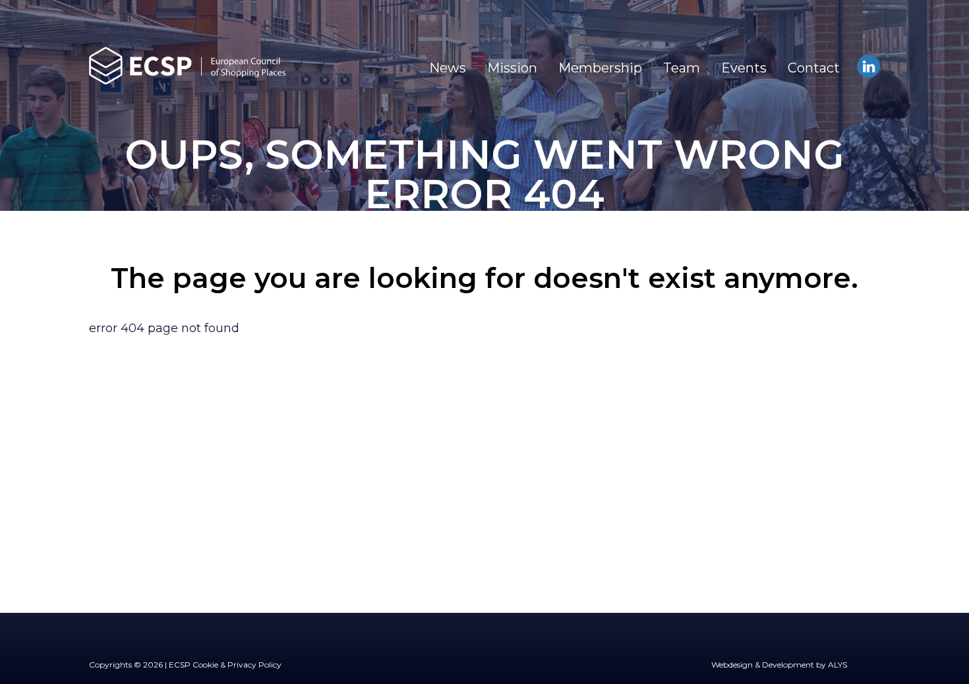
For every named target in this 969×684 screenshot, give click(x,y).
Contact (814, 68)
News (447, 68)
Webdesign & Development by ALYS (779, 665)
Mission (512, 68)
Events (744, 68)
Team (681, 68)
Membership (600, 68)
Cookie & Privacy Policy (236, 665)
